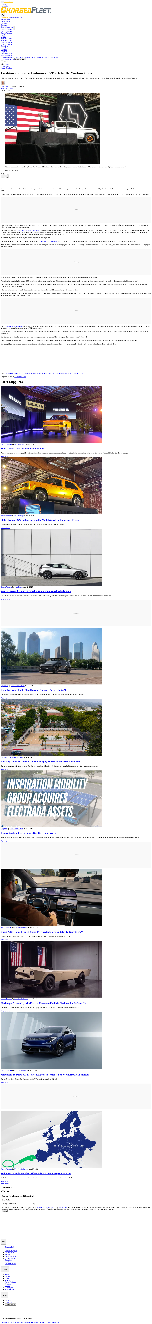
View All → (5, 1183)
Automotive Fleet (20, 377)
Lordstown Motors (12, 373)
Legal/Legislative (6, 42)
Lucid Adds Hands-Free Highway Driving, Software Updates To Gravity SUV (42, 932)
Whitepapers (45, 57)
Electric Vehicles (6, 31)
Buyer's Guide (53, 57)
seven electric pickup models (13, 326)
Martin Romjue (19, 444)
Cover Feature (8, 2)
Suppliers (4, 50)
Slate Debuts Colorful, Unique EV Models (23, 448)
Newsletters (4, 6)
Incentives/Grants (6, 38)
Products (32, 57)
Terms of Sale (23, 1322)
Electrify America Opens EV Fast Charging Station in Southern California (40, 761)
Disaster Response (7, 27)
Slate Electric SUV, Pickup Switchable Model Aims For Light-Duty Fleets (40, 520)
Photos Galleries (24, 57)
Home (3, 68)
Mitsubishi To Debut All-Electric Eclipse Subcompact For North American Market (45, 1074)
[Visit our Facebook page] (2, 1192)
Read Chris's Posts (7, 88)
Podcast (38, 57)
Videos (16, 57)
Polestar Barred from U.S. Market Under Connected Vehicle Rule (36, 591)
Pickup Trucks (51, 373)
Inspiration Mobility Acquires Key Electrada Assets (28, 833)
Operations (4, 46)
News (3, 57)
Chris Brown (18, 587)
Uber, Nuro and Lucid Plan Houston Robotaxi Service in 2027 (33, 690)
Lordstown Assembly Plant (48, 241)
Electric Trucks (23, 373)
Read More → (5, 456)
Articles (7, 57)
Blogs (12, 57)
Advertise (4, 59)
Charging (4, 23)
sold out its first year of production (29, 230)
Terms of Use (14, 1322)
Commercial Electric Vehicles (37, 373)
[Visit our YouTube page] (8, 1192)
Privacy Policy (5, 1322)
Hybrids (22, 2)
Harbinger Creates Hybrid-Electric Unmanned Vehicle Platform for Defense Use (44, 1003)
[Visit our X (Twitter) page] (6, 1192)
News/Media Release (18, 686)
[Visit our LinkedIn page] (4, 1192)
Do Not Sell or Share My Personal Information (43, 1322)
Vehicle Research (6, 53)
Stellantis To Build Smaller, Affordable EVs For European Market (36, 1173)
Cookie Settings (20, 59)
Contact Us (10, 59)
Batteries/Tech (5, 19)
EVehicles (16, 2)
